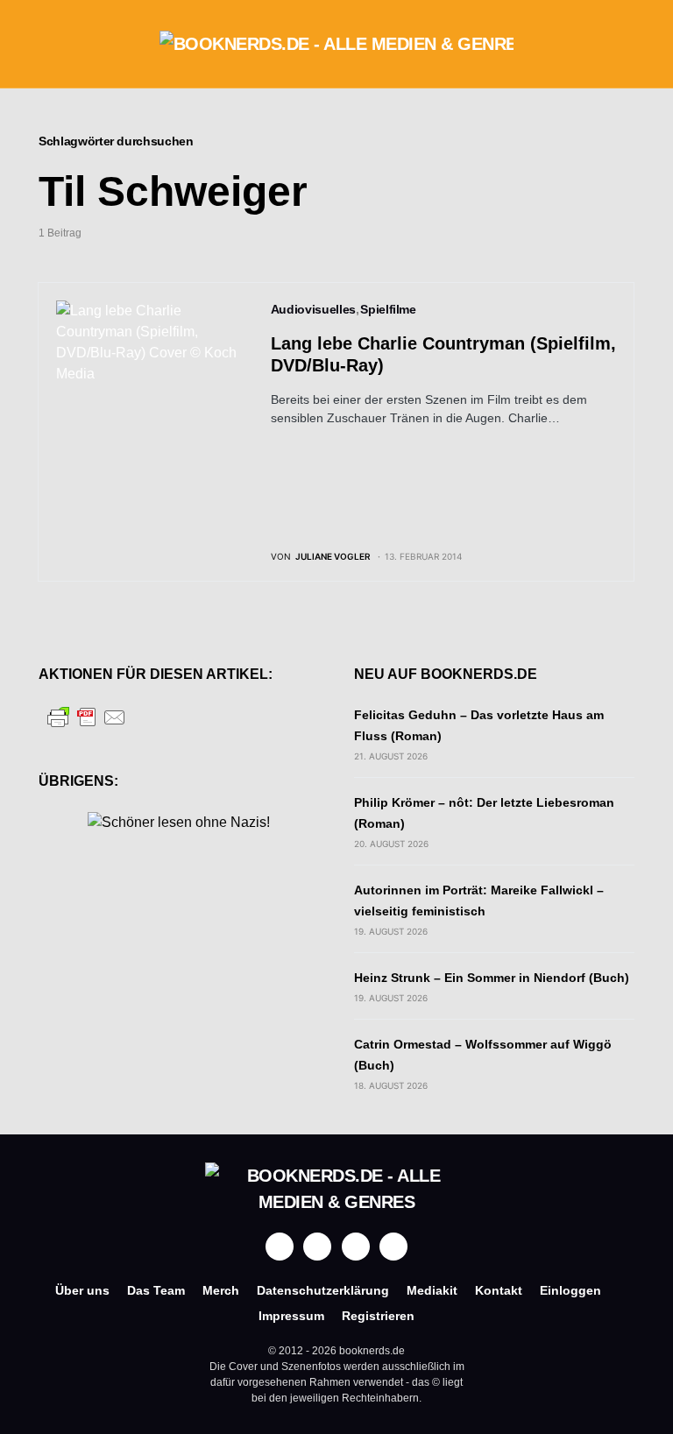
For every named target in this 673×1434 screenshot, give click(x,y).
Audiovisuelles (313, 309)
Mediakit (432, 1290)
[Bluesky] (393, 1246)
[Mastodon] (356, 1246)
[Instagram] (317, 1246)
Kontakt (498, 1290)
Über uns (82, 1290)
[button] (44, 43)
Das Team (156, 1290)
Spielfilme (388, 309)
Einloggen (570, 1290)
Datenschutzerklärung (323, 1290)
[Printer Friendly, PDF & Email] (87, 716)
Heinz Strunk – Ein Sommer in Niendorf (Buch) (491, 978)
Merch (220, 1290)
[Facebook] (280, 1246)
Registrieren (378, 1316)
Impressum (291, 1316)
